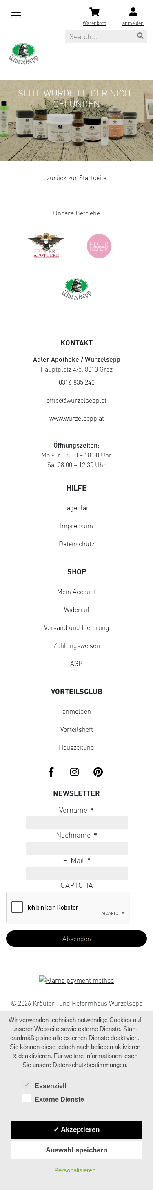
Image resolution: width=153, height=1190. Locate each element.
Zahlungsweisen (76, 645)
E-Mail (77, 860)
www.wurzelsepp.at (76, 418)
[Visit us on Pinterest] (98, 773)
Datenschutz (76, 544)
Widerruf (76, 609)
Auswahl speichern (76, 1150)
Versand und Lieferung (76, 627)
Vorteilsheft (76, 729)
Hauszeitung (76, 747)
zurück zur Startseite (76, 178)
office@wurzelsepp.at (76, 400)
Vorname (76, 809)
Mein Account (76, 591)
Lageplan (76, 508)
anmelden (76, 711)
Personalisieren (74, 1170)
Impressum (76, 526)
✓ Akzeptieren (76, 1129)
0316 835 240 (77, 382)
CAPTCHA (76, 885)
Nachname (76, 834)
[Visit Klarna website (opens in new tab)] (76, 981)
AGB (76, 663)
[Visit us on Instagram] (75, 773)
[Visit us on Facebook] (51, 773)
